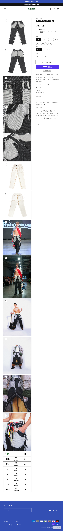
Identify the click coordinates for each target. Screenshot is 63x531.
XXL (38, 39)
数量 (37, 53)
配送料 (41, 31)
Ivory (46, 49)
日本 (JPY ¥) (8, 524)
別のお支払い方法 (47, 70)
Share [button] (39, 124)
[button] (5, 9)
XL (45, 39)
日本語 (19, 524)
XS (43, 43)
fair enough (47, 527)
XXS (49, 43)
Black (39, 49)
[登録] (30, 510)
